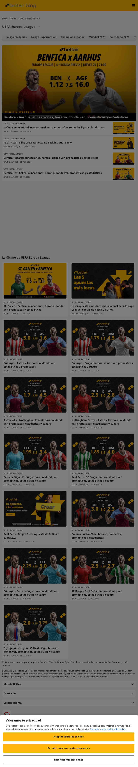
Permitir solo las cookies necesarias (69, 748)
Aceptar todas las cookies (69, 736)
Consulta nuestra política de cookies (108, 728)
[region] (69, 741)
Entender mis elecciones (68, 759)
